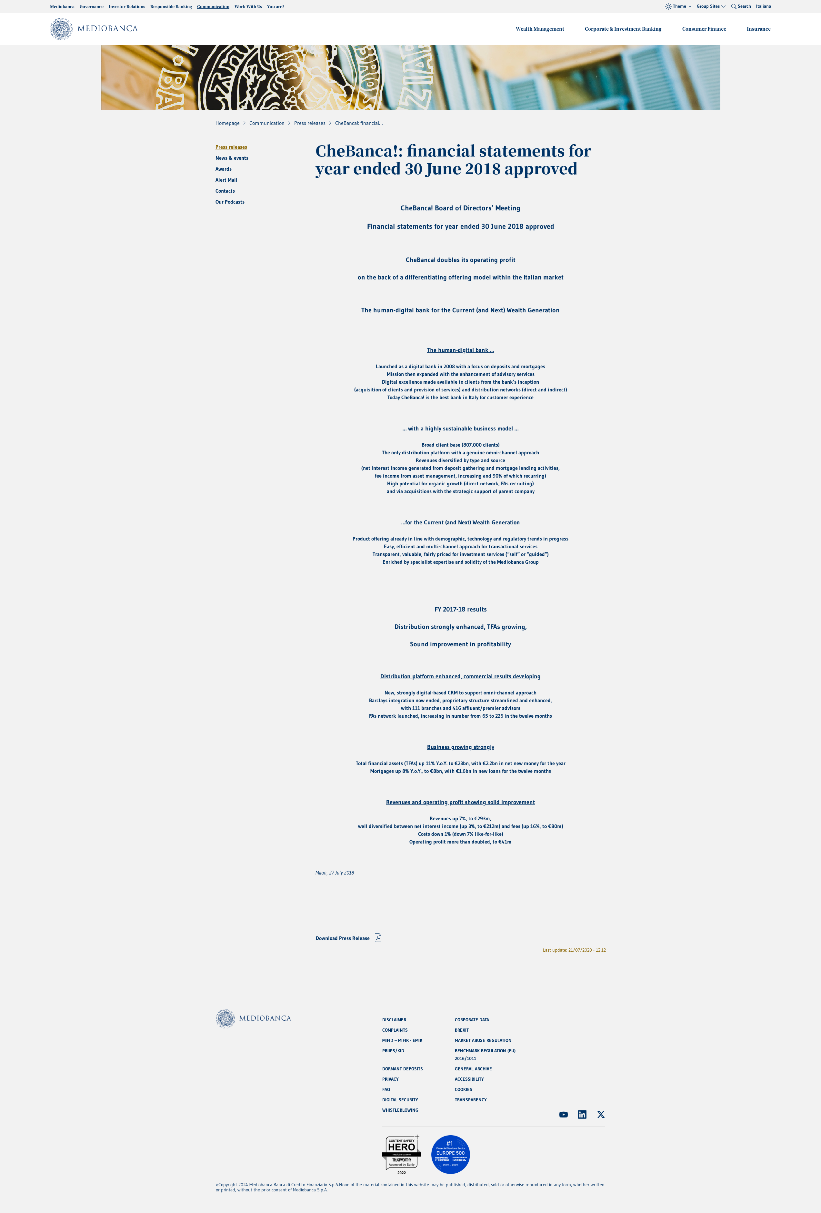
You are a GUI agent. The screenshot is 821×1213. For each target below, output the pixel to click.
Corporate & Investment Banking (623, 28)
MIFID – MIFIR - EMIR (402, 1040)
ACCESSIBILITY (469, 1079)
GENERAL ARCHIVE (473, 1069)
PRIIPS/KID (393, 1051)
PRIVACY (390, 1079)
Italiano (763, 6)
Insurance (759, 28)
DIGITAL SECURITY (400, 1100)
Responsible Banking (171, 6)
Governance (92, 6)
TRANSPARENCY (471, 1100)
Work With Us (248, 6)
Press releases (231, 147)
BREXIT (462, 1030)
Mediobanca (62, 6)
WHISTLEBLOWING (400, 1110)
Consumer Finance (704, 28)
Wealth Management (540, 28)
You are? (275, 6)
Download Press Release (343, 938)
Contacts (225, 190)
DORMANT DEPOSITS (402, 1069)
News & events (231, 158)
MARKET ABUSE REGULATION (483, 1040)
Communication (213, 6)
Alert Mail (226, 180)
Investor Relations (127, 6)
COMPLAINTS (395, 1030)
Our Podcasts (230, 201)
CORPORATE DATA (472, 1020)
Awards (223, 169)
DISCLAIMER (394, 1020)
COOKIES (463, 1089)
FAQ (386, 1089)
